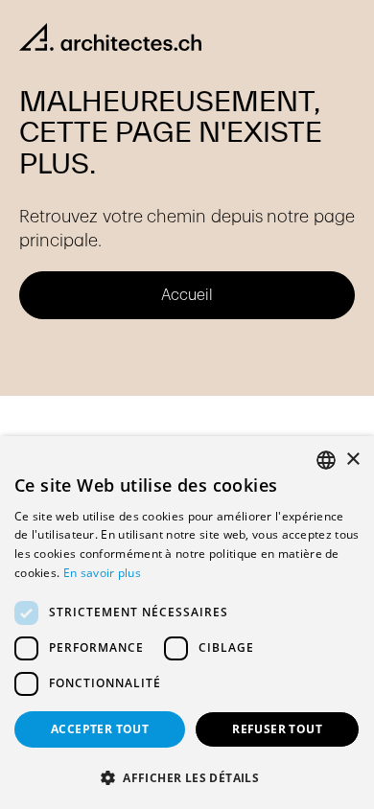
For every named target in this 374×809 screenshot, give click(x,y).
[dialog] (187, 622)
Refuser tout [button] (277, 729)
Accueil (187, 295)
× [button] (352, 459)
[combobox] (326, 460)
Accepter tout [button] (100, 729)
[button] (187, 777)
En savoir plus (102, 573)
